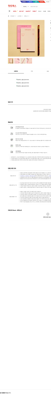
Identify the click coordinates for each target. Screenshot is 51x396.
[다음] (44, 38)
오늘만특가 (28, 11)
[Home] (8, 16)
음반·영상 (21, 11)
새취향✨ (15, 11)
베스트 (39, 11)
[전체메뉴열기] (9, 11)
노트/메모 (19, 16)
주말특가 (34, 11)
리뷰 (32, 71)
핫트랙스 (25, 6)
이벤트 (48, 11)
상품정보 (16, 71)
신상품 (44, 11)
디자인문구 (12, 16)
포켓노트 (26, 16)
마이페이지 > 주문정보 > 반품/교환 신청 (27, 175)
